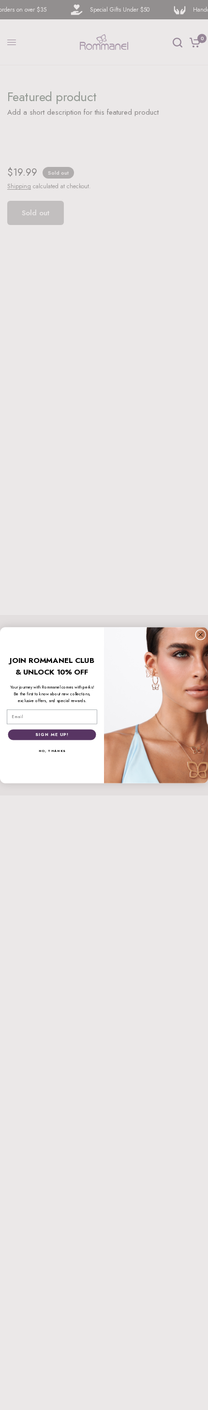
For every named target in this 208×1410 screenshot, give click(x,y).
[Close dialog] (201, 634)
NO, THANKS (52, 750)
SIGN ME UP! (51, 734)
